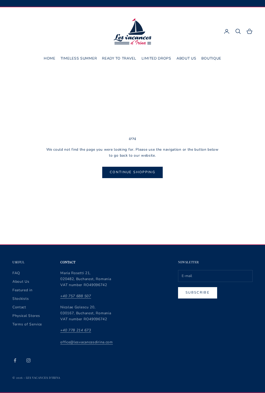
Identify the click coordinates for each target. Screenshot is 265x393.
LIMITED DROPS (156, 58)
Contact (19, 307)
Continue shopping (132, 172)
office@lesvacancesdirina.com (86, 342)
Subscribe (198, 292)
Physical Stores (26, 315)
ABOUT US (186, 58)
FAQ (16, 273)
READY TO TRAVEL (119, 58)
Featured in (22, 290)
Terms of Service (27, 324)
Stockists (20, 298)
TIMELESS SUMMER (79, 58)
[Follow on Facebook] (15, 360)
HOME (49, 58)
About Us (21, 281)
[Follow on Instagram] (28, 360)
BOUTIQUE (211, 58)
